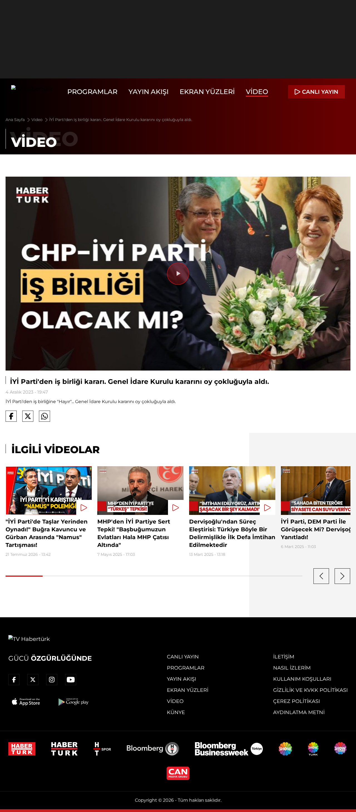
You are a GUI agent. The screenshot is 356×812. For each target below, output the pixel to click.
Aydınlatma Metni (299, 712)
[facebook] (13, 679)
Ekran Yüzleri (207, 92)
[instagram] (51, 679)
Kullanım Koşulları (302, 679)
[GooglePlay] (73, 701)
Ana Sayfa (16, 119)
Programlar (92, 92)
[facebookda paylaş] (11, 416)
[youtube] (70, 679)
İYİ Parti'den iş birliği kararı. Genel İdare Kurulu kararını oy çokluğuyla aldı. (120, 119)
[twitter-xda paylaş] (27, 416)
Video (257, 92)
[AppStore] (26, 701)
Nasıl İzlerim (292, 668)
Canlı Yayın (183, 657)
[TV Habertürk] (32, 91)
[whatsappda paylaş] (44, 416)
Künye (176, 712)
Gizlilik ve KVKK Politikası (310, 690)
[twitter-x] (32, 679)
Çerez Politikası (296, 701)
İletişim (283, 657)
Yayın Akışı (148, 92)
